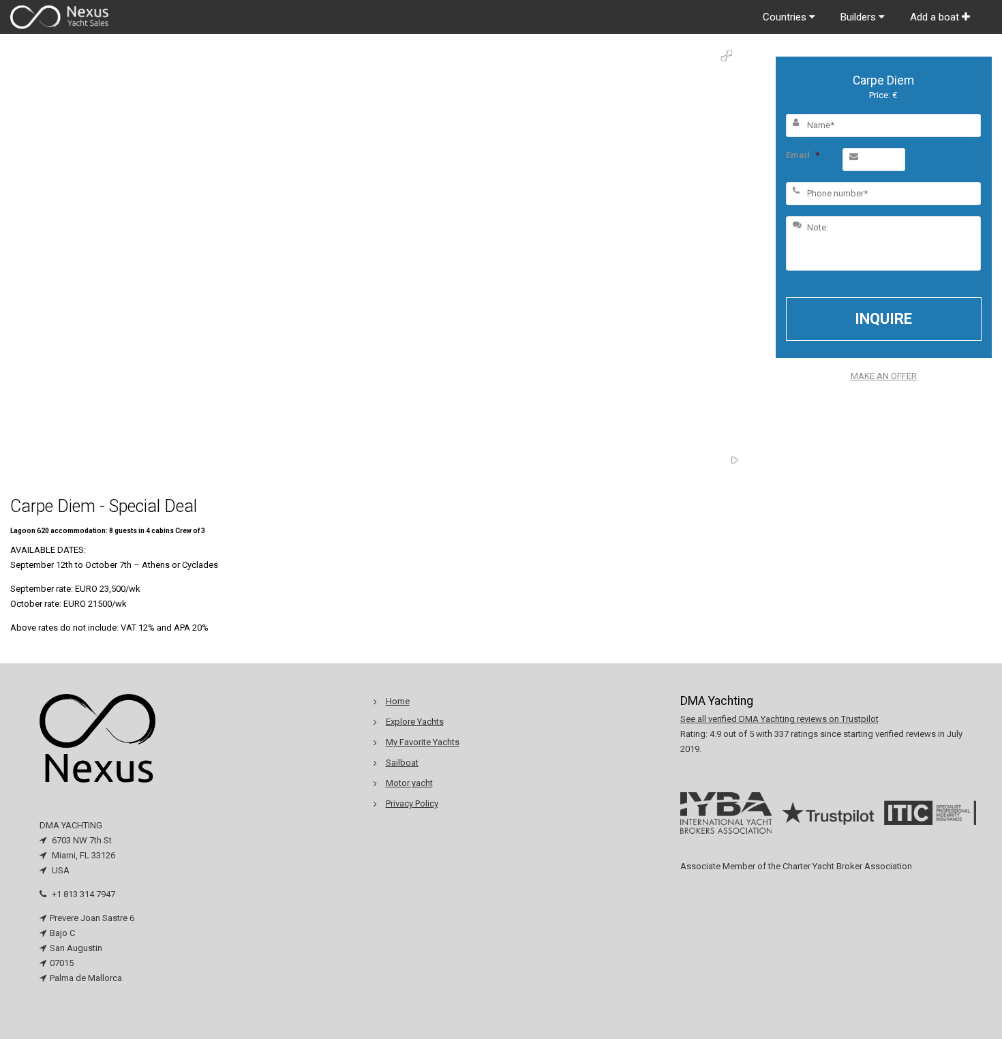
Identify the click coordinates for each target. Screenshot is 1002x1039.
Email (802, 155)
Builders (859, 17)
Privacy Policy (412, 803)
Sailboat (402, 762)
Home (398, 701)
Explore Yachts (415, 722)
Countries (786, 17)
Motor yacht (409, 783)
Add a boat (936, 17)
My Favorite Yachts (422, 742)
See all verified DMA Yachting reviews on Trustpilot (779, 719)
